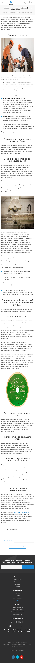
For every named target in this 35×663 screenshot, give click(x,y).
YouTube (21, 657)
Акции (18, 593)
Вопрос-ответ (17, 614)
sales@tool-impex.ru (18, 626)
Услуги (17, 586)
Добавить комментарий (17, 547)
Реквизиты (17, 582)
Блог (17, 600)
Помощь (17, 604)
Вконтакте (13, 657)
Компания (17, 577)
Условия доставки (17, 609)
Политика (17, 584)
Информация (17, 590)
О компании (17, 579)
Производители (17, 598)
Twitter (17, 657)
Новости (17, 595)
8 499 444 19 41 (18, 622)
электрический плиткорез (22, 512)
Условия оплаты (17, 607)
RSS (32, 8)
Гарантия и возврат (17, 612)
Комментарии (7, 540)
